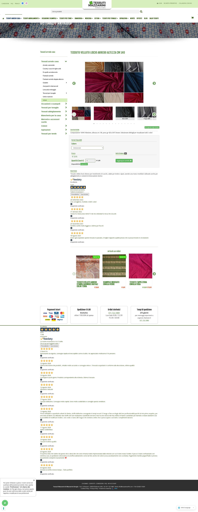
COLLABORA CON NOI (185, 3)
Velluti (63, 29)
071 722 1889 (114, 313)
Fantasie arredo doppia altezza (53, 79)
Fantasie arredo (48, 76)
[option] (114, 82)
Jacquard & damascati (50, 86)
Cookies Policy (85, 488)
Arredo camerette (49, 65)
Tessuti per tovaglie (109, 18)
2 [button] (97, 124)
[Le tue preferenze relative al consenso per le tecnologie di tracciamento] (4, 508)
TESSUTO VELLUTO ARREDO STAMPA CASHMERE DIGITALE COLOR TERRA (87, 284)
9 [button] (119, 124)
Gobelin (45, 83)
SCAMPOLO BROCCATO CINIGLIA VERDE (111, 283)
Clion (115, 488)
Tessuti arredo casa (13, 18)
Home (42, 29)
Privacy (17, 3)
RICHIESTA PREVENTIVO (170, 3)
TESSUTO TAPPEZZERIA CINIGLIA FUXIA (138, 283)
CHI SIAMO (85, 483)
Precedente (75, 194)
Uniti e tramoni (47, 97)
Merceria (88, 18)
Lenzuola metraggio (49, 89)
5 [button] (106, 124)
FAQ (12, 3)
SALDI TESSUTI (154, 18)
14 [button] (134, 124)
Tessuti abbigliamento (31, 18)
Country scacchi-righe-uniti (52, 69)
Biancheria (78, 18)
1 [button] (94, 124)
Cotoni (96, 18)
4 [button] (103, 124)
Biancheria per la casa (51, 115)
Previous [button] (74, 83)
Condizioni (5, 3)
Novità (132, 18)
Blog (145, 18)
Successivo (84, 194)
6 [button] (109, 124)
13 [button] (131, 124)
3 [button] (100, 124)
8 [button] (116, 124)
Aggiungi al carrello (123, 161)
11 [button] (125, 124)
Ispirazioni (123, 18)
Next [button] (154, 83)
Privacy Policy (94, 488)
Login (160, 3)
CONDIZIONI (100, 483)
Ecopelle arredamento (50, 72)
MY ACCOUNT (112, 483)
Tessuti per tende (65, 18)
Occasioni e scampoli (49, 18)
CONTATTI (92, 483)
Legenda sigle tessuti (152, 127)
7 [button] (112, 124)
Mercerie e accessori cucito (50, 120)
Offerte (139, 18)
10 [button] (122, 124)
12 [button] (128, 124)
